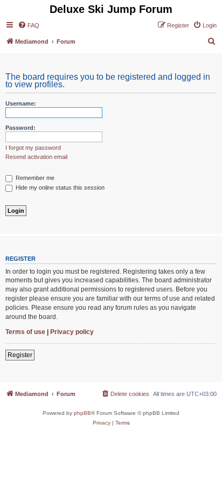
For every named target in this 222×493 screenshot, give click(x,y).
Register (20, 355)
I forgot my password (33, 147)
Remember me (34, 178)
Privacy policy (72, 332)
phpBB (82, 413)
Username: (20, 103)
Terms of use (25, 332)
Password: (20, 127)
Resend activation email (36, 157)
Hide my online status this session (59, 187)
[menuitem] (28, 25)
